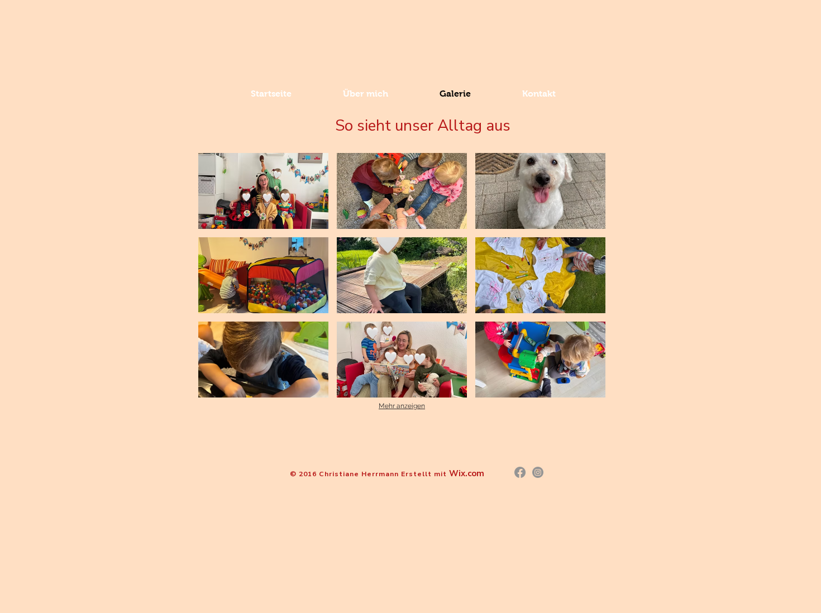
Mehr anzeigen (402, 406)
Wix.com (466, 473)
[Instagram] (537, 472)
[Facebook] (520, 472)
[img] (263, 191)
